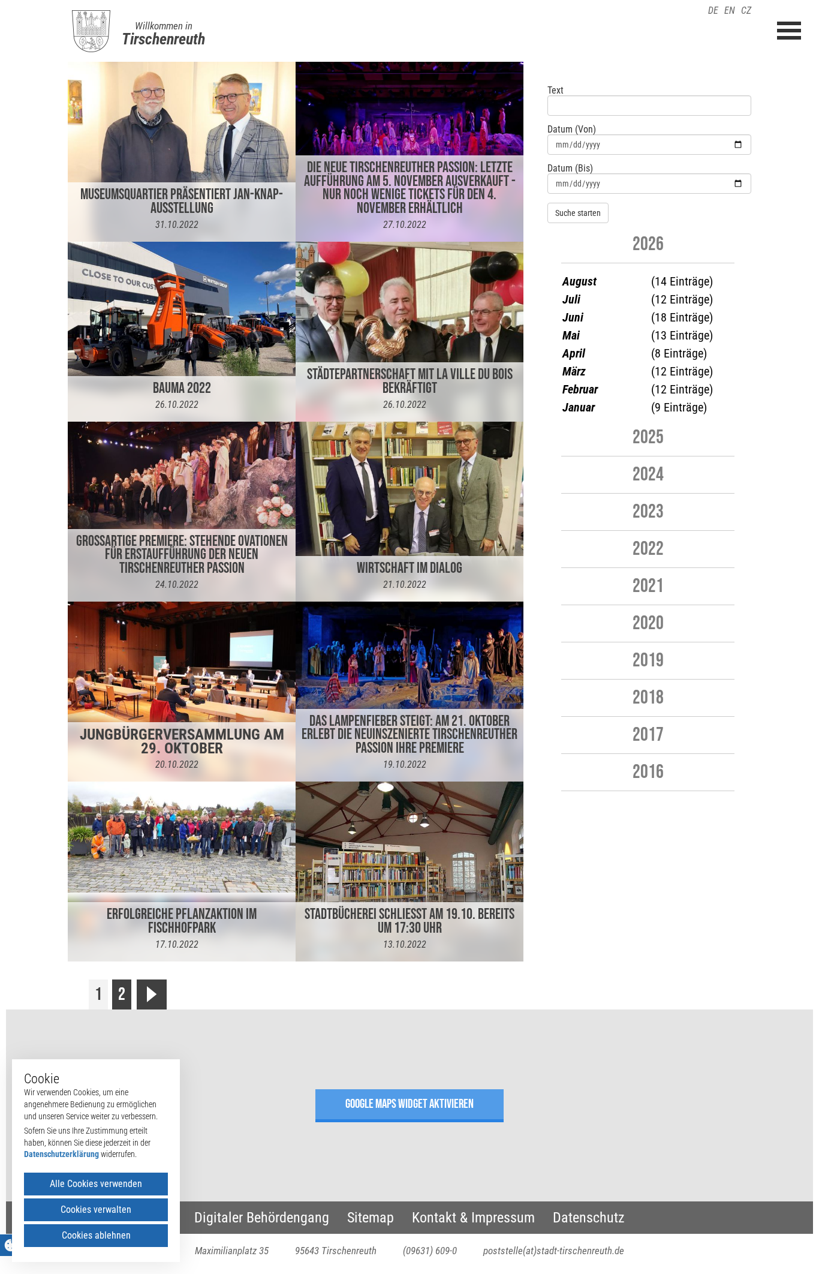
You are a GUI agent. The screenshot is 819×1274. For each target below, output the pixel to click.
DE (713, 10)
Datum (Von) (571, 129)
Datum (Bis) (570, 168)
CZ (746, 10)
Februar (580, 389)
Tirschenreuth (163, 39)
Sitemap (370, 1217)
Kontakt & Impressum (473, 1217)
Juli (571, 299)
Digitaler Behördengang (261, 1217)
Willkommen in (163, 26)
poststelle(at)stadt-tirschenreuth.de (553, 1251)
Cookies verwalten (96, 1209)
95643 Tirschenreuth (336, 1251)
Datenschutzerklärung (61, 1154)
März (574, 371)
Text (555, 90)
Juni (572, 317)
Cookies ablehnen (96, 1235)
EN (729, 10)
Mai (571, 335)
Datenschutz (589, 1217)
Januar (578, 407)
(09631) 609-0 (430, 1251)
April (573, 353)
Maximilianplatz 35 (232, 1251)
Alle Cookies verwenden (96, 1183)
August (579, 281)
